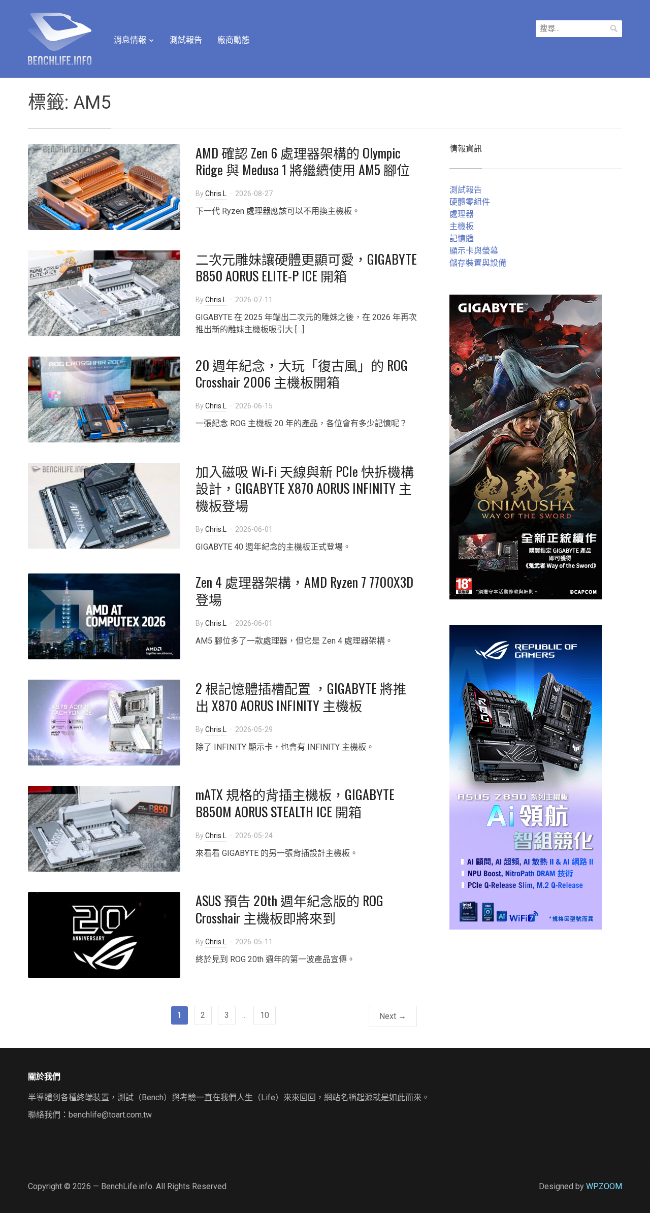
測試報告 (186, 40)
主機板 (461, 226)
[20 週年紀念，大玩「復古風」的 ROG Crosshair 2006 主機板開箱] (104, 398)
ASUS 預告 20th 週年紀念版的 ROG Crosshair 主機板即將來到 (289, 909)
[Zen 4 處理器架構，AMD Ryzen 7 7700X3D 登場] (104, 616)
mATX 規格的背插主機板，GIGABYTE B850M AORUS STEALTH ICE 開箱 (295, 802)
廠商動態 (233, 40)
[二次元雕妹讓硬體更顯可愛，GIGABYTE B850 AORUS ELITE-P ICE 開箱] (104, 292)
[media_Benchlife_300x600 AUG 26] (525, 446)
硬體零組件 (469, 202)
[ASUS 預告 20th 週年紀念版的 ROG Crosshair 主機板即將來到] (104, 934)
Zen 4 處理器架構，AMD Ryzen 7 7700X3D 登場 (304, 590)
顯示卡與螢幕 (473, 251)
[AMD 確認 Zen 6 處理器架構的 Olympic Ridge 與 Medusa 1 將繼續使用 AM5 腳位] (104, 186)
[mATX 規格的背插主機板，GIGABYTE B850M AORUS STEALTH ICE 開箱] (104, 828)
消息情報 (130, 40)
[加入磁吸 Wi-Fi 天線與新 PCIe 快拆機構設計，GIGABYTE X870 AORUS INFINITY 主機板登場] (104, 504)
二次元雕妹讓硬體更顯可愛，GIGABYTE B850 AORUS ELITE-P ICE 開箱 (306, 267)
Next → (392, 1016)
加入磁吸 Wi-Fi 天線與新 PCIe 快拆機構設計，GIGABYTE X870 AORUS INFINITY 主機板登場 (305, 488)
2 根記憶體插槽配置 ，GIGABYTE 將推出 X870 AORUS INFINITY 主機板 (301, 696)
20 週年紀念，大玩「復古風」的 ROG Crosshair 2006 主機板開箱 (302, 373)
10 (264, 1015)
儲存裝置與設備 (477, 263)
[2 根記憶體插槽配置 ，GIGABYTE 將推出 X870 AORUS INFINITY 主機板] (104, 722)
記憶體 (461, 238)
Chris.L (215, 193)
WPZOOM (604, 1186)
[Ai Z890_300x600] (525, 776)
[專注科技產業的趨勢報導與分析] (59, 37)
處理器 (461, 214)
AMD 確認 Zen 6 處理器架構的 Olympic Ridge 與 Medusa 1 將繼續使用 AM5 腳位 (303, 161)
